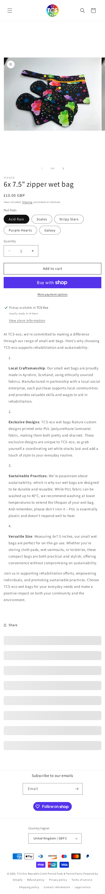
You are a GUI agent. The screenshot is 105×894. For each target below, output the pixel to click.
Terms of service (82, 879)
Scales (42, 219)
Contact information (57, 887)
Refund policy (35, 879)
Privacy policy (58, 879)
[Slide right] (63, 168)
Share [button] (13, 625)
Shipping (27, 202)
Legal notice (82, 887)
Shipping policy (29, 887)
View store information (27, 320)
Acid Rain (16, 219)
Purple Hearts (20, 230)
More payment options (53, 294)
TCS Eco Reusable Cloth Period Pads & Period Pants (50, 873)
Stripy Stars (69, 219)
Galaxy (49, 230)
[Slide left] (41, 168)
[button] (9, 10)
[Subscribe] (77, 789)
